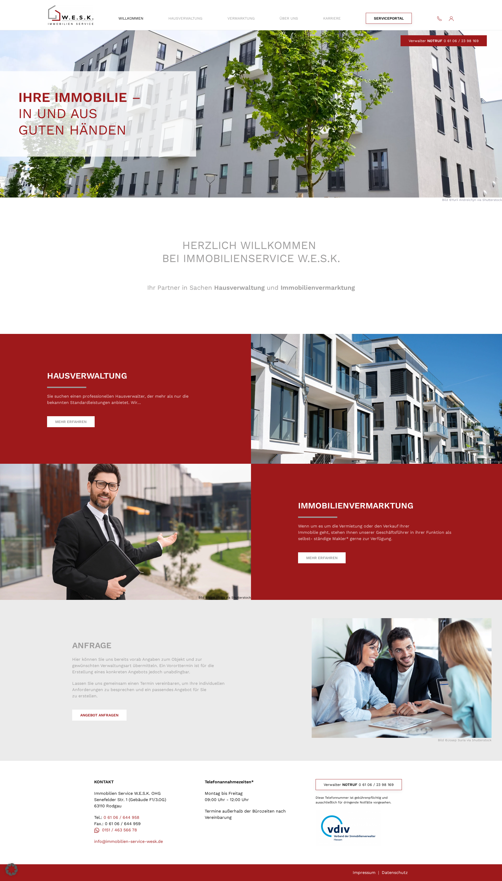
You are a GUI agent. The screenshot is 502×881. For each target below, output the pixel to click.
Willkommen (130, 18)
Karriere (332, 18)
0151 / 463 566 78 (119, 829)
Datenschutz (395, 872)
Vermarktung (241, 18)
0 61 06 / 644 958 (121, 817)
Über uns (288, 18)
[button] (11, 869)
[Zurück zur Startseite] (71, 15)
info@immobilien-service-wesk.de (128, 841)
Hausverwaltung (185, 18)
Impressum (364, 872)
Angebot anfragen (99, 715)
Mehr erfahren (71, 422)
